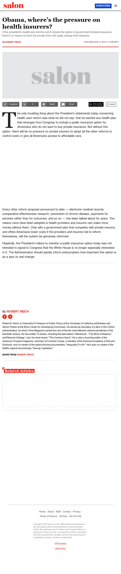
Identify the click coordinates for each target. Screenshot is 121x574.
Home (42, 512)
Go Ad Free (75, 516)
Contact (67, 512)
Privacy (77, 512)
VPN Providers (60, 544)
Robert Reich (13, 42)
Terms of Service (48, 516)
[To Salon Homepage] (14, 5)
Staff (58, 512)
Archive (63, 516)
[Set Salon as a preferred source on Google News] (96, 104)
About (51, 512)
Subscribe (103, 6)
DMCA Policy (60, 549)
